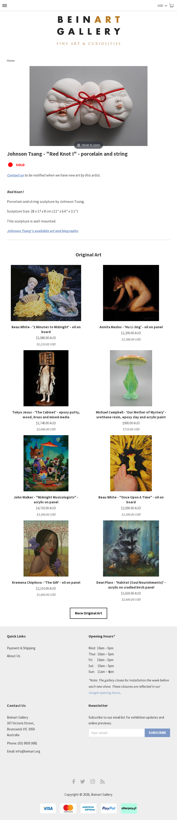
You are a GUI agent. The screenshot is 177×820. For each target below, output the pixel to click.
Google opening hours (104, 692)
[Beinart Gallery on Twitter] (82, 782)
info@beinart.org (28, 751)
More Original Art (88, 613)
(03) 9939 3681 (27, 743)
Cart (173, 7)
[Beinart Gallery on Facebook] (73, 783)
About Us (13, 656)
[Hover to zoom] (89, 108)
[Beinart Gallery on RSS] (102, 782)
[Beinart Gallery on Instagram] (92, 782)
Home (11, 61)
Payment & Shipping (21, 648)
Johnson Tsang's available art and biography (42, 230)
